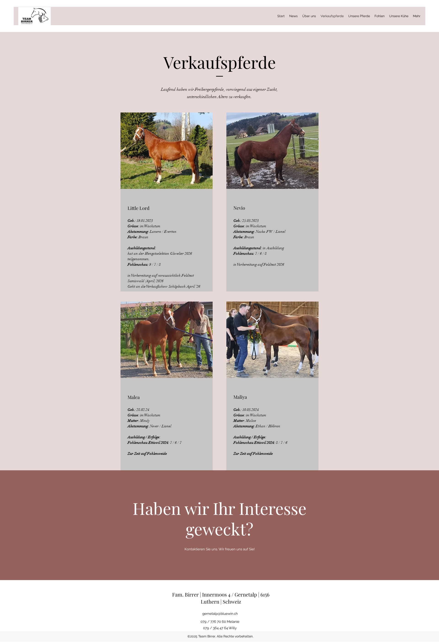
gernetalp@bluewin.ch (220, 614)
